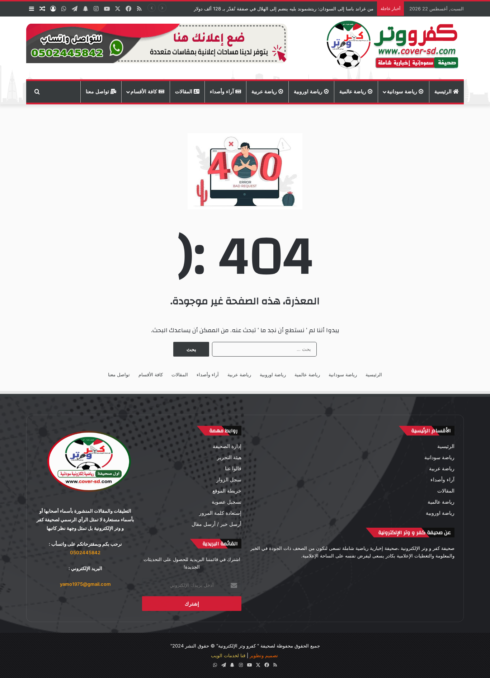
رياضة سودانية (403, 91)
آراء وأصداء (222, 91)
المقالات (184, 91)
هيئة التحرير (229, 457)
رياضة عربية (264, 91)
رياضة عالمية (353, 91)
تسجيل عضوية (226, 502)
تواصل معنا (98, 91)
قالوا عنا (233, 468)
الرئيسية (443, 91)
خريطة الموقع (226, 491)
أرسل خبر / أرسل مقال (216, 524)
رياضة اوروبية (309, 91)
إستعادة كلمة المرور (220, 513)
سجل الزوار (228, 479)
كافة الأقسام (145, 91)
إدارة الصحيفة (227, 446)
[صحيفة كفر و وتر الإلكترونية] (394, 48)
